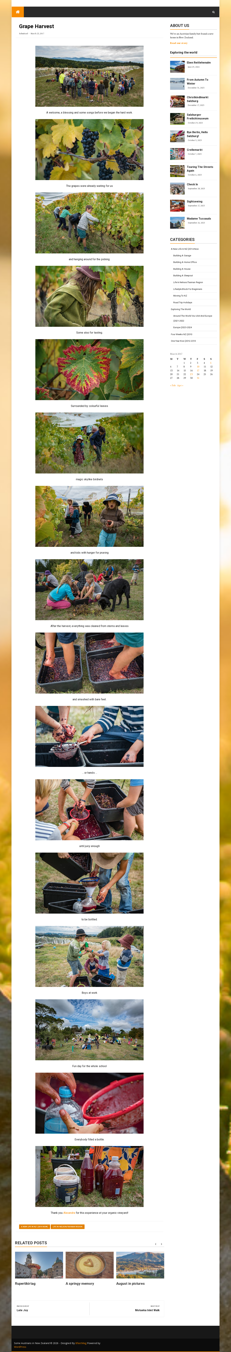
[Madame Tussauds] (177, 223)
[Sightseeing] (177, 206)
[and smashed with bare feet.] (89, 663)
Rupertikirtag (25, 1284)
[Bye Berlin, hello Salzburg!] (177, 136)
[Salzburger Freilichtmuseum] (177, 119)
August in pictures (130, 1284)
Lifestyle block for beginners (187, 289)
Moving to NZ (180, 295)
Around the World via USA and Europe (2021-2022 (192, 318)
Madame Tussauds (199, 218)
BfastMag (80, 1343)
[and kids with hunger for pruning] (89, 516)
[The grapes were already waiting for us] (89, 149)
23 (191, 374)
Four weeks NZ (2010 (181, 334)
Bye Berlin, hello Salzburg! (197, 134)
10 (198, 366)
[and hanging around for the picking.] (89, 222)
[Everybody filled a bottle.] (89, 1103)
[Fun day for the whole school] (89, 1029)
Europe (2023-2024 (182, 327)
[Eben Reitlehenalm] (177, 67)
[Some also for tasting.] (89, 296)
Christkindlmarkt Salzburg (198, 99)
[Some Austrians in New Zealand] (18, 12)
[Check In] (177, 188)
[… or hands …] (89, 736)
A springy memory (80, 1284)
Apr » (180, 385)
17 (198, 370)
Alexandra (69, 1212)
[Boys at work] (89, 956)
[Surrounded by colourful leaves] (89, 369)
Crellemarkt (194, 149)
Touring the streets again (200, 168)
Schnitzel (23, 33)
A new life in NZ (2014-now (185, 249)
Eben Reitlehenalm (199, 62)
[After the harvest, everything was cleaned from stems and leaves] (89, 589)
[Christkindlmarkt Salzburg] (177, 101)
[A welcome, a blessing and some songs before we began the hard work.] (89, 76)
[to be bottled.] (89, 883)
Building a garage (182, 255)
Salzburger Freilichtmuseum (198, 116)
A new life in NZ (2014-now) (34, 1227)
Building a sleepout (183, 275)
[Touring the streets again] (177, 171)
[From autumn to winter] (177, 84)
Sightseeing (194, 201)
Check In (192, 184)
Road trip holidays (182, 302)
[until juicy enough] (89, 809)
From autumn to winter (197, 81)
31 (198, 377)
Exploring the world (184, 52)
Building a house (182, 269)
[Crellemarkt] (177, 154)
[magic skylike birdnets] (89, 442)
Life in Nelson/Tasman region (68, 1227)
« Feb (173, 385)
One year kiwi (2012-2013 (183, 341)
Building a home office (185, 262)
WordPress (20, 1346)
